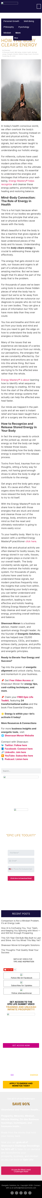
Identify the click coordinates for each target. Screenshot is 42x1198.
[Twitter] (16, 1193)
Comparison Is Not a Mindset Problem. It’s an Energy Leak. (20, 921)
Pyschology (23, 27)
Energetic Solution (12, 54)
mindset (7, 33)
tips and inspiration (23, 961)
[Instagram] (30, 1193)
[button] (39, 6)
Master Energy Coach (25, 54)
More (18, 33)
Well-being (29, 21)
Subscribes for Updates (21, 985)
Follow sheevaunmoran (22, 993)
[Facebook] (12, 1193)
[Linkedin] (21, 1193)
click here (31, 541)
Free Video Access (20, 680)
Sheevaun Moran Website (19, 735)
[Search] (38, 771)
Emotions (35, 54)
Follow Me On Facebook (21, 978)
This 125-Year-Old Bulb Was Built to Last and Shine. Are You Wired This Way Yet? (21, 939)
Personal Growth (11, 21)
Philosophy (9, 27)
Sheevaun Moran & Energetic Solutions (20, 945)
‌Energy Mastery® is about (15, 379)
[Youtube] (25, 1193)
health (29, 52)
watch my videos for (22, 959)
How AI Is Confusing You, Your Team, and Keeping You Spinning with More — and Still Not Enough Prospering (20, 930)
